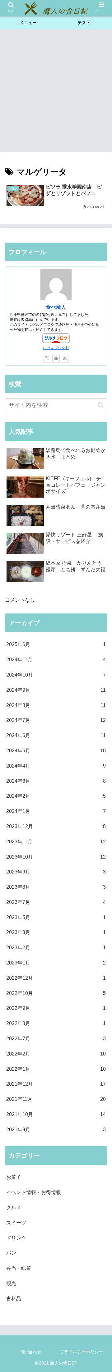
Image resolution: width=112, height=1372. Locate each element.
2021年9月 (56, 1129)
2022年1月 (56, 1069)
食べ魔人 (56, 307)
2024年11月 (56, 659)
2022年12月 (56, 978)
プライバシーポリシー (81, 1351)
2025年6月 (56, 644)
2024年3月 (56, 781)
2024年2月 (56, 796)
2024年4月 (56, 765)
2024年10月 (56, 674)
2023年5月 (56, 917)
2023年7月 (56, 902)
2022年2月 (56, 1053)
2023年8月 (56, 887)
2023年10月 (56, 856)
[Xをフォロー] (47, 358)
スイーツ (16, 1222)
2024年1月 (56, 811)
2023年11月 (56, 841)
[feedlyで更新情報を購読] (56, 358)
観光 (11, 1283)
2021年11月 (56, 1099)
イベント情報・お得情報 (33, 1192)
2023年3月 (56, 932)
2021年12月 (56, 1084)
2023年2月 (56, 947)
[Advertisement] (56, 92)
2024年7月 (56, 720)
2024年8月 (56, 705)
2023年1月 (56, 962)
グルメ (13, 1207)
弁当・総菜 (18, 1268)
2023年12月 (56, 826)
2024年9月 (56, 690)
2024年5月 (56, 750)
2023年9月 (56, 871)
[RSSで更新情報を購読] (64, 358)
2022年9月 (56, 1008)
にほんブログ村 (56, 348)
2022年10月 (56, 993)
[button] (100, 404)
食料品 (13, 1298)
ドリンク (16, 1238)
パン (11, 1253)
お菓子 (13, 1177)
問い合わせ (30, 1351)
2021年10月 (56, 1114)
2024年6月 (56, 735)
